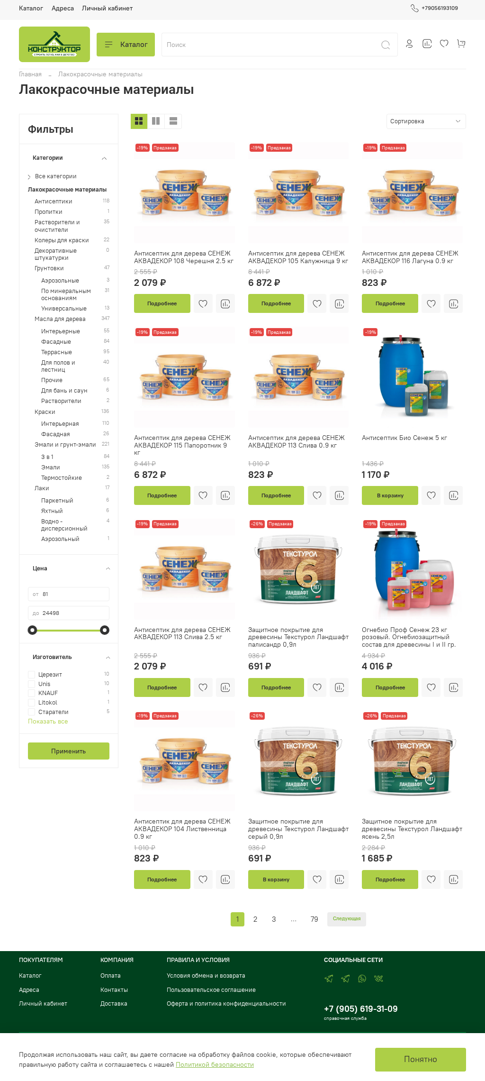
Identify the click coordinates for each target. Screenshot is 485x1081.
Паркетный (57, 500)
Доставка (113, 1003)
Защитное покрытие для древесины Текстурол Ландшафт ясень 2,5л (412, 829)
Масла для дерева (60, 318)
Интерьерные (60, 331)
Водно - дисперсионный (64, 525)
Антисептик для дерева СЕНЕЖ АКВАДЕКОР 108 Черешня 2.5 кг (184, 257)
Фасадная (55, 434)
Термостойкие (61, 477)
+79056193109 (440, 7)
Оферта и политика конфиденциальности (226, 1003)
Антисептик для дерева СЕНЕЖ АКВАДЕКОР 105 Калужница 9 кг (298, 257)
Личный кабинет (107, 8)
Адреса (63, 8)
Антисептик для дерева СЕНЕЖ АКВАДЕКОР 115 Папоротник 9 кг (182, 445)
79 (314, 919)
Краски (45, 411)
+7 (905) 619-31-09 (361, 1008)
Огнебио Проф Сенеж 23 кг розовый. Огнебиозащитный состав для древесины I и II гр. (409, 637)
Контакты (114, 989)
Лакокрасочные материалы (67, 189)
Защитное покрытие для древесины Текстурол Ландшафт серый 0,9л (298, 829)
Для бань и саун (64, 390)
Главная (30, 74)
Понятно (420, 1059)
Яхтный (52, 510)
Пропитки (49, 211)
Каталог (31, 8)
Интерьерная (60, 423)
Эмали (50, 467)
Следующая (347, 919)
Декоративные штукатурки (56, 254)
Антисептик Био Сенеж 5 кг (404, 437)
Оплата (110, 975)
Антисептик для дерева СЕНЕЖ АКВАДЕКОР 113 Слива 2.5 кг (182, 633)
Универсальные (64, 308)
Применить (68, 751)
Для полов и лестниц (58, 366)
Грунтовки (49, 268)
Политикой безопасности (215, 1064)
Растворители (61, 400)
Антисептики (53, 201)
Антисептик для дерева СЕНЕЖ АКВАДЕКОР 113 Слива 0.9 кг (296, 441)
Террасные (56, 352)
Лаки (42, 488)
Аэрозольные (60, 280)
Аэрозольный (60, 538)
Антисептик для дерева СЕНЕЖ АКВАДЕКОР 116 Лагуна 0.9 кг (410, 257)
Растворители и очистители (57, 226)
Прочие (52, 380)
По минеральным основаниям (66, 294)
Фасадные (56, 341)
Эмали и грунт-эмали (65, 444)
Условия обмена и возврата (206, 975)
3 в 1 (47, 456)
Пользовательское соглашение (211, 989)
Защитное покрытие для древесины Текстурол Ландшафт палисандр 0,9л (298, 637)
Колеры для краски (62, 240)
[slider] (33, 630)
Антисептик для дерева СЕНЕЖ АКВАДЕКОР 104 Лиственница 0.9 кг (182, 829)
